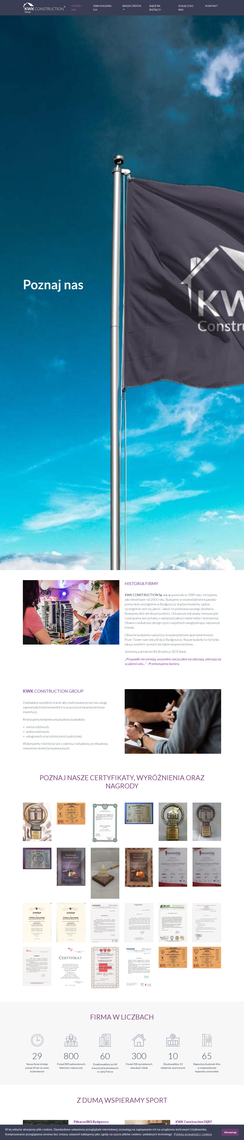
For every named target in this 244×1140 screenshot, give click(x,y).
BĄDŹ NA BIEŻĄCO (155, 7)
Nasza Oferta (132, 5)
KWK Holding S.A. (102, 7)
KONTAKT (211, 5)
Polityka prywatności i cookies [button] (193, 1134)
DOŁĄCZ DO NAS (185, 7)
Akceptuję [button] (230, 1132)
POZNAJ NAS (76, 7)
